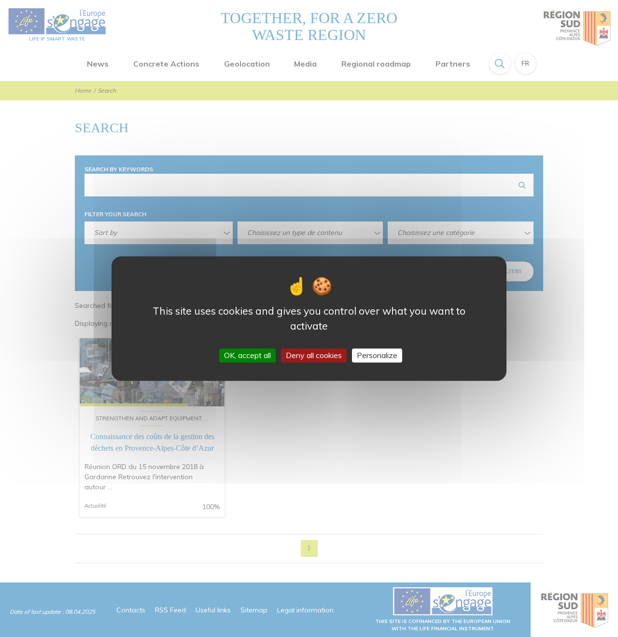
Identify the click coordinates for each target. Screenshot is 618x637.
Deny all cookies (314, 355)
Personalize (377, 355)
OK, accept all (247, 355)
